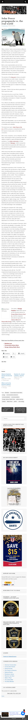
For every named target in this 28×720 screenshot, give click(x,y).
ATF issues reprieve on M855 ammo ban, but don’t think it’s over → (20, 410)
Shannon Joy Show (9, 676)
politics (15, 401)
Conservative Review (10, 666)
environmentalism (6, 397)
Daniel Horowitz (8, 668)
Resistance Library (9, 674)
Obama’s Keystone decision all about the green (7, 375)
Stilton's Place (8, 677)
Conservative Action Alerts (16, 392)
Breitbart (7, 392)
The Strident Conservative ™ (16, 716)
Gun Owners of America (10, 670)
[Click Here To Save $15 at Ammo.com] (12, 566)
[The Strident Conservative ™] (14, 9)
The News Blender (9, 681)
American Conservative (10, 664)
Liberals (4, 401)
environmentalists (15, 397)
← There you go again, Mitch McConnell (6, 409)
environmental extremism (12, 394)
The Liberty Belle (9, 679)
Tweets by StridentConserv (9, 656)
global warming (19, 399)
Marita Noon (5, 25)
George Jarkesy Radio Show (8, 399)
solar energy (21, 401)
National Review (9, 672)
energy (3, 394)
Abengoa (13, 143)
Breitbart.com (8, 343)
